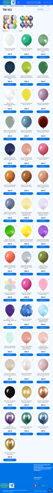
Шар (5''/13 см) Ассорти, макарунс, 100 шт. (10, 293)
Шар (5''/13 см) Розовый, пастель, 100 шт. (43, 293)
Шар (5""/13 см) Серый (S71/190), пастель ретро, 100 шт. (26, 267)
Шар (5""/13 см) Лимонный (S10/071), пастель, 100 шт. (26, 240)
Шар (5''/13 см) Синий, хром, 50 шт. (43, 427)
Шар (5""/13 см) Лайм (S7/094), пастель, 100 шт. (10, 240)
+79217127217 (38, 478)
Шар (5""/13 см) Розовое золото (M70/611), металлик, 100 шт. (26, 348)
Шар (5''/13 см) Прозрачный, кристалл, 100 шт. (10, 105)
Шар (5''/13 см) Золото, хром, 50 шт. (10, 453)
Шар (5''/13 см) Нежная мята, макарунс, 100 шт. (10, 347)
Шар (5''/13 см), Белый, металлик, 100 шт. (26, 374)
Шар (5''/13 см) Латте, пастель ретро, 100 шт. (26, 186)
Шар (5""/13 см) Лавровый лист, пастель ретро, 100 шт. (10, 132)
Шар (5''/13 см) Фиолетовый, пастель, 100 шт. (9, 320)
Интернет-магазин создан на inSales (42, 491)
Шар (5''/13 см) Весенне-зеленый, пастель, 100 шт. (26, 76)
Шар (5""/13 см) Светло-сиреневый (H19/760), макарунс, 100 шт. (43, 214)
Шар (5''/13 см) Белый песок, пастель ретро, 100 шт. (10, 375)
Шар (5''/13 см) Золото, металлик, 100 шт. (26, 401)
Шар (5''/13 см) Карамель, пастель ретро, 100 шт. (10, 186)
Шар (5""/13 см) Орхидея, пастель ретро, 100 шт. (43, 104)
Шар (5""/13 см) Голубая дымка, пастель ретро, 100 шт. (9, 214)
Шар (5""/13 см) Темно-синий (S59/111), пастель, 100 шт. (10, 77)
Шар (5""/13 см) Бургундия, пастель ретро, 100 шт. (43, 131)
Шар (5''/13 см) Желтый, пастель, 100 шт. (26, 104)
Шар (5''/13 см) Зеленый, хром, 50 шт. (26, 427)
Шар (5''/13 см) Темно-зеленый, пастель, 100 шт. (43, 76)
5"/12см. (42, 6)
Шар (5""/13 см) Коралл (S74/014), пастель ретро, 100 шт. (10, 267)
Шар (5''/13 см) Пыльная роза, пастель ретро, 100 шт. (43, 375)
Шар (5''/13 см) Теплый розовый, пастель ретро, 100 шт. (43, 186)
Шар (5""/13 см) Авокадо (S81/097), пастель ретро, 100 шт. (43, 50)
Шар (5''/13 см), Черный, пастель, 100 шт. (10, 401)
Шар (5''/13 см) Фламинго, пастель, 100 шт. (43, 158)
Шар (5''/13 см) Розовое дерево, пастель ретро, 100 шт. (26, 159)
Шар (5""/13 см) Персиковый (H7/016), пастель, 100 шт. (43, 348)
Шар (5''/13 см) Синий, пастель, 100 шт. (26, 319)
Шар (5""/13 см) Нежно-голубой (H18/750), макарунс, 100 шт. (43, 320)
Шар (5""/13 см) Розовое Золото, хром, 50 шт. (43, 401)
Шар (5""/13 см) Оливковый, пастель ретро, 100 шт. (43, 267)
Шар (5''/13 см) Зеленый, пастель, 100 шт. (26, 49)
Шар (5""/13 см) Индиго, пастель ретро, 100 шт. (26, 131)
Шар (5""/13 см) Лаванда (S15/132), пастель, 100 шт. (43, 240)
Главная (5, 6)
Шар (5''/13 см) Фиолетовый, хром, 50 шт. (10, 427)
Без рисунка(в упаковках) (32, 6)
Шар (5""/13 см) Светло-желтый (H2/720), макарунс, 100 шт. (26, 214)
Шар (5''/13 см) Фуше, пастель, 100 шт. (26, 293)
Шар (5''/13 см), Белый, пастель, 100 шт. (9, 49)
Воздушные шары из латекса (17, 6)
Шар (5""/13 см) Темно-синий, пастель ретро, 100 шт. (10, 159)
